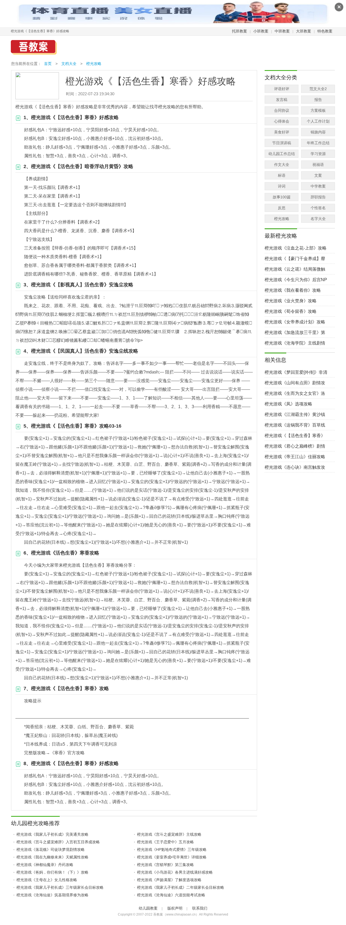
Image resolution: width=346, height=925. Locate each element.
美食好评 (281, 132)
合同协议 (281, 110)
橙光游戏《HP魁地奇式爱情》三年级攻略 (172, 849)
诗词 (281, 186)
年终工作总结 (318, 143)
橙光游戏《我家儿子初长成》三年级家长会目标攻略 (60, 887)
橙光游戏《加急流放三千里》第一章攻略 (295, 332)
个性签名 (318, 208)
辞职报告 (318, 197)
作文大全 (281, 164)
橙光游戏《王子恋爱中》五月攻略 (165, 842)
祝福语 (318, 164)
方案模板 (318, 110)
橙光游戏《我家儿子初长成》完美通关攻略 (52, 834)
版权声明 (174, 908)
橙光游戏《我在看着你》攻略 (293, 290)
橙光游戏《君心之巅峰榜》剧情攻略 (295, 446)
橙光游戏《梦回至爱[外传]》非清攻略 (296, 372)
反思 (281, 208)
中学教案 (318, 186)
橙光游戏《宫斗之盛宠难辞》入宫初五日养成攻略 (58, 842)
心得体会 (281, 121)
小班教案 (260, 31)
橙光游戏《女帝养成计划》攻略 (295, 322)
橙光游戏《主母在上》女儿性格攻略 (46, 880)
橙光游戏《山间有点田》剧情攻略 (295, 383)
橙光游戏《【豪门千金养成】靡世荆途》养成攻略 (295, 258)
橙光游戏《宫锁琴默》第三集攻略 (165, 864)
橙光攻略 (93, 63)
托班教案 (239, 31)
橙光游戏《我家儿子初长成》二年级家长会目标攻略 (180, 887)
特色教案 (324, 31)
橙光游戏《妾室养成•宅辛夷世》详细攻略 (172, 857)
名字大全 (318, 219)
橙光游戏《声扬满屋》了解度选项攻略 (169, 880)
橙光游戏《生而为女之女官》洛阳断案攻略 (295, 393)
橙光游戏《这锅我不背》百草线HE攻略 (295, 425)
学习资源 (318, 154)
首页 (48, 63)
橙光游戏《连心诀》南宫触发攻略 (295, 467)
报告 (318, 99)
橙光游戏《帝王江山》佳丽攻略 (295, 456)
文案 (318, 175)
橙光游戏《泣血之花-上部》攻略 (296, 248)
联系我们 (199, 908)
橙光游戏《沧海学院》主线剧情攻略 (295, 343)
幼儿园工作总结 (281, 154)
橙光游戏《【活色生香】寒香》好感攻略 (295, 435)
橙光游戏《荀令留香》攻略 (291, 311)
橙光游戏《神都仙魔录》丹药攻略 (44, 864)
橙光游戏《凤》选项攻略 (288, 404)
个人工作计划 (318, 121)
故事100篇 (282, 197)
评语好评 (281, 89)
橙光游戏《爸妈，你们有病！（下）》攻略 (52, 872)
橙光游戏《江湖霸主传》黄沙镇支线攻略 (295, 414)
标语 (281, 175)
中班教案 (282, 31)
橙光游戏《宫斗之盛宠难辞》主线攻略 (169, 834)
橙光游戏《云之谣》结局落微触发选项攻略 (295, 269)
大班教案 (303, 31)
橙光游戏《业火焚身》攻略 (291, 301)
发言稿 (281, 99)
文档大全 (68, 63)
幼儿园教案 (148, 908)
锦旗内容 (318, 132)
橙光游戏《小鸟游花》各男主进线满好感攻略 (175, 872)
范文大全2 (318, 89)
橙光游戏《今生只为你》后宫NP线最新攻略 (296, 280)
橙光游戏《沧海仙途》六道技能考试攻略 (171, 895)
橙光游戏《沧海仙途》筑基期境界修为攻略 (52, 895)
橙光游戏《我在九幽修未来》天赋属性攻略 (52, 857)
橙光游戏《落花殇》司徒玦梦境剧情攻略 (50, 849)
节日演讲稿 (281, 143)
